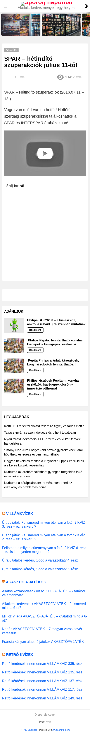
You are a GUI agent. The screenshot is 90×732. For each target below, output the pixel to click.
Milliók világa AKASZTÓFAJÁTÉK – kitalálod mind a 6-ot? (44, 618)
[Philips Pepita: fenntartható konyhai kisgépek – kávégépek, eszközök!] (14, 345)
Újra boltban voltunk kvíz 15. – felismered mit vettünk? (19, 30)
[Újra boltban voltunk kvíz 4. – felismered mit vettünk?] (61, 25)
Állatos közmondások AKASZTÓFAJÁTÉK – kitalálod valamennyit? (43, 593)
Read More (35, 330)
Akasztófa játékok (26, 582)
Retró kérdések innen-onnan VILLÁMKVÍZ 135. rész (42, 672)
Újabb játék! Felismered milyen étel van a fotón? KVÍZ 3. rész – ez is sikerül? (43, 524)
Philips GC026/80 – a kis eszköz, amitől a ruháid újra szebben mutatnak (56, 322)
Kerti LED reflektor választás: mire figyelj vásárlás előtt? (44, 426)
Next (88, 24)
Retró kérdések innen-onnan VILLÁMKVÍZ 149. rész (42, 698)
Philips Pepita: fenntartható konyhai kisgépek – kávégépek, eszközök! (55, 342)
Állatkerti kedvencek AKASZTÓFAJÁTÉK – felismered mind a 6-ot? (44, 606)
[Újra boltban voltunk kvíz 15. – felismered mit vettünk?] (20, 25)
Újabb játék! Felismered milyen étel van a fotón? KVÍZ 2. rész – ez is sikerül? (43, 537)
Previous (2, 24)
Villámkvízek (19, 514)
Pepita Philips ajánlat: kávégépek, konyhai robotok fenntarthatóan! (53, 362)
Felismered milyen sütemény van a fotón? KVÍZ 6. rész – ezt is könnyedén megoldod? (44, 550)
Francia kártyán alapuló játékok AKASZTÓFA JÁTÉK (43, 641)
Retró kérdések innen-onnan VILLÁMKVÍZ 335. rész (42, 664)
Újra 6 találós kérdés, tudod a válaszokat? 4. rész (40, 560)
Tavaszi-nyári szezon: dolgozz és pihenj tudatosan (40, 432)
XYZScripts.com (61, 730)
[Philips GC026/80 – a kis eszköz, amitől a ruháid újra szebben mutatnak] (14, 325)
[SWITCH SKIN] (86, 6)
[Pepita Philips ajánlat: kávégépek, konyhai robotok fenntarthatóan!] (14, 365)
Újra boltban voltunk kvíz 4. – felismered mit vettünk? (59, 30)
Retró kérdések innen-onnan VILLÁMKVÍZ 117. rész (42, 689)
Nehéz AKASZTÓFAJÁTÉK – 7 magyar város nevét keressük (42, 631)
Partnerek (45, 722)
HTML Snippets (29, 730)
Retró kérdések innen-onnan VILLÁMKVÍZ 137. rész (42, 681)
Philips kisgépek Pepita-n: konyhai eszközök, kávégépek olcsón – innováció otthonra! (53, 384)
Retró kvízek (19, 655)
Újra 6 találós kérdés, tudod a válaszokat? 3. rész (40, 569)
